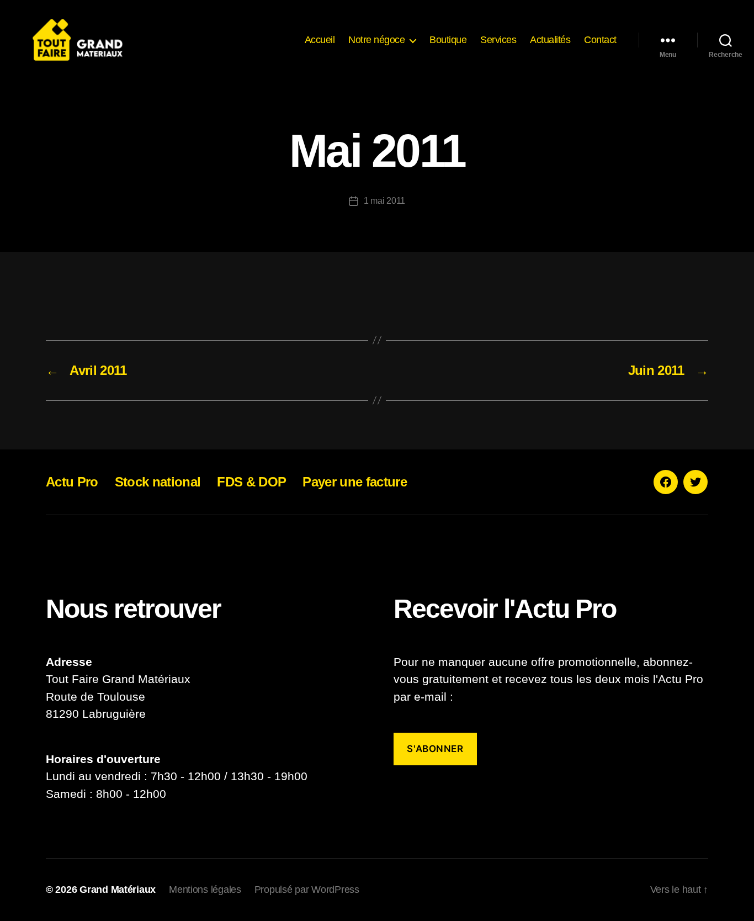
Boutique (447, 39)
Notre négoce (376, 39)
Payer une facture (354, 481)
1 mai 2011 (384, 200)
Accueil (320, 39)
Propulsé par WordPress (306, 889)
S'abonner (435, 748)
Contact (600, 39)
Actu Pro (72, 481)
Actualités (550, 39)
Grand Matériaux (117, 889)
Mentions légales (205, 889)
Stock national (158, 481)
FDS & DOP (251, 481)
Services (498, 39)
